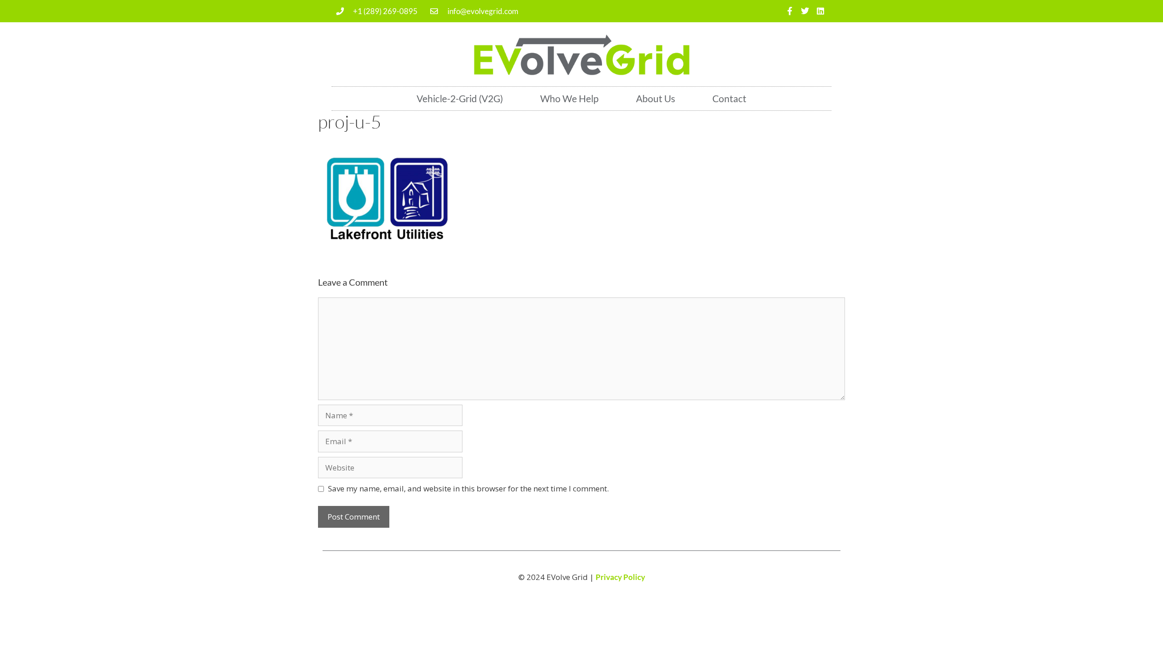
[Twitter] (804, 11)
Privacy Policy (620, 577)
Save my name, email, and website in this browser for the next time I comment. (468, 488)
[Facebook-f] (789, 11)
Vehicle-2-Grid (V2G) (460, 98)
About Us (655, 98)
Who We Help (569, 98)
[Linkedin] (820, 11)
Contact (729, 98)
